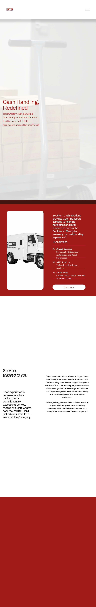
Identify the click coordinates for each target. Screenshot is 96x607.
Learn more (69, 287)
